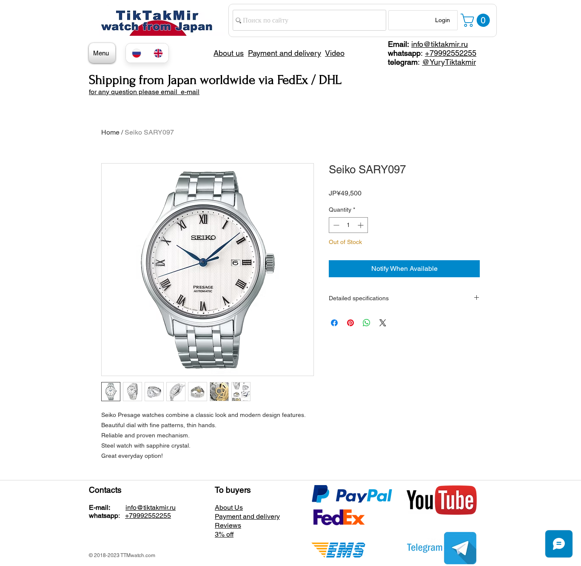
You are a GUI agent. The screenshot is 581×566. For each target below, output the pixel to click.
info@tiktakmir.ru (439, 44)
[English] (158, 53)
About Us (229, 507)
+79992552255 (450, 53)
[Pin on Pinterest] (350, 323)
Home (110, 132)
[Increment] (361, 225)
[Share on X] (383, 323)
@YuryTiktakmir (449, 61)
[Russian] (136, 53)
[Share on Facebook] (334, 323)
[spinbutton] (348, 225)
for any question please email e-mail (144, 92)
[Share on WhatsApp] (367, 323)
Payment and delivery (247, 516)
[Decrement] (335, 225)
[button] (477, 20)
